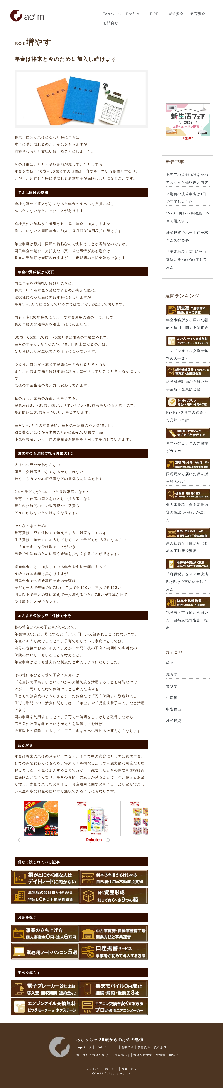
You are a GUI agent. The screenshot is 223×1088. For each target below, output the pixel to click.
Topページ (112, 14)
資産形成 (160, 1047)
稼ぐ (170, 663)
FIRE (154, 14)
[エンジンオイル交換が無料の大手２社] (45, 1013)
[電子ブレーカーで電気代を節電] (45, 995)
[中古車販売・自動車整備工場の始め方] (113, 939)
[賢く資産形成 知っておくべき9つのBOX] (113, 902)
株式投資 (173, 721)
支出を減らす (121, 1055)
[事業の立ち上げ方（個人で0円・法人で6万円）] (45, 939)
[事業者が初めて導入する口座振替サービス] (113, 957)
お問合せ (110, 23)
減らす (172, 674)
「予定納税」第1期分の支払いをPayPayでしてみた (186, 259)
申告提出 (173, 709)
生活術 (172, 697)
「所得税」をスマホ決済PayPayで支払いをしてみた (187, 581)
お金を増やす (142, 1055)
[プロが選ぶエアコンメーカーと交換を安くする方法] (113, 1013)
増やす (172, 686)
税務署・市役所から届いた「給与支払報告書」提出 (187, 620)
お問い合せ (129, 1069)
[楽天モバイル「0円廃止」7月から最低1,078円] (113, 995)
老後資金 (176, 14)
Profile (132, 14)
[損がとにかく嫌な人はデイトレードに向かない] (45, 884)
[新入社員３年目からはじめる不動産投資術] (113, 884)
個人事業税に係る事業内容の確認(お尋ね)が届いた (187, 512)
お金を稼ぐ (100, 1055)
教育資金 (198, 14)
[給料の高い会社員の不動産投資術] (45, 902)
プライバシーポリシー (102, 1069)
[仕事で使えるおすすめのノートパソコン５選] (45, 957)
